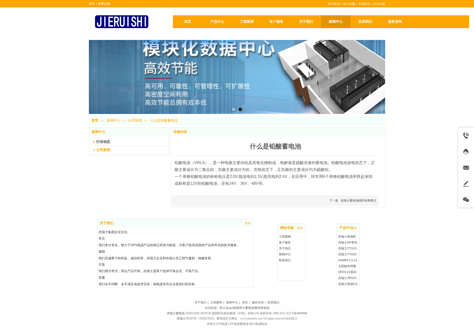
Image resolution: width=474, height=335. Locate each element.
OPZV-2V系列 (347, 272)
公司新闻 (135, 120)
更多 (300, 227)
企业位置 (379, 3)
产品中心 (346, 228)
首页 (94, 120)
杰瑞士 (181, 318)
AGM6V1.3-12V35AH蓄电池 (349, 260)
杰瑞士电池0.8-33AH (349, 284)
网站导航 (287, 228)
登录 (92, 3)
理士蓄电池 (246, 308)
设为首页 (334, 3)
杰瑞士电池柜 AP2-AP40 (349, 236)
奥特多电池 (262, 308)
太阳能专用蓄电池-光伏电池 (349, 266)
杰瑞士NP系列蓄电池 (349, 242)
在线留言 (364, 3)
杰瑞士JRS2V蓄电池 (349, 278)
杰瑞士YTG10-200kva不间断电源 (349, 248)
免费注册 (104, 3)
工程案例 (285, 236)
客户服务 (285, 242)
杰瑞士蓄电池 (176, 313)
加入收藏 (349, 3)
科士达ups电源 (229, 308)
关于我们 (285, 248)
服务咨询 (258, 302)
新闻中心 (114, 120)
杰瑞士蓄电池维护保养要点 (358, 200)
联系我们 (285, 260)
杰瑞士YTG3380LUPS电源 (349, 254)
